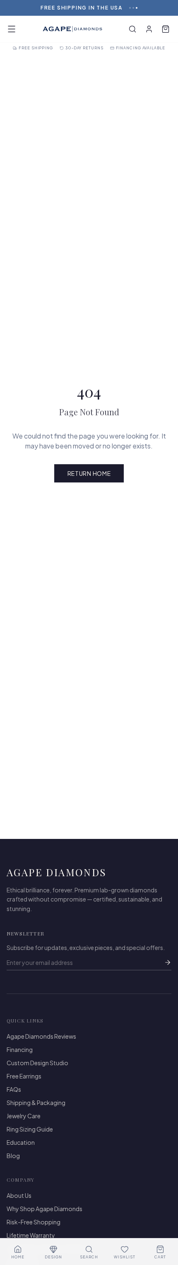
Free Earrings (24, 1076)
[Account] (149, 29)
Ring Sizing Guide (30, 1129)
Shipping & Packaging (36, 1102)
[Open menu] (11, 29)
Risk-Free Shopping (33, 1222)
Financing (20, 1049)
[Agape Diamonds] (72, 29)
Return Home (89, 473)
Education (21, 1142)
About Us (19, 1195)
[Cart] (165, 29)
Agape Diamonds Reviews (41, 1036)
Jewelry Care (24, 1116)
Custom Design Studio (37, 1062)
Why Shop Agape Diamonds (44, 1208)
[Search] (132, 29)
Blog (13, 1155)
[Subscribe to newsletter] (167, 962)
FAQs (14, 1089)
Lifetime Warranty (31, 1235)
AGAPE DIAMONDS (57, 872)
